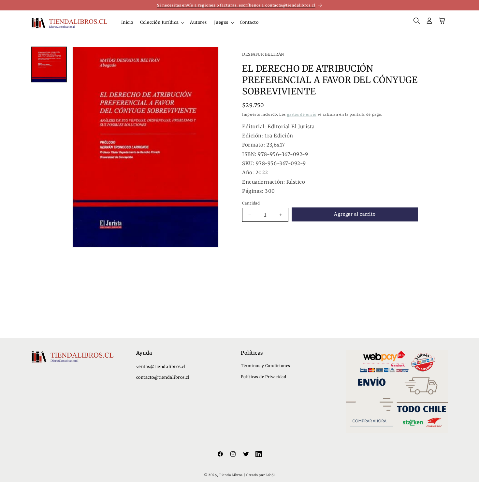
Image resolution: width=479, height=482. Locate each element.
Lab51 (270, 475)
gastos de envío (301, 114)
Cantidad (251, 203)
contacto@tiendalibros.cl (163, 377)
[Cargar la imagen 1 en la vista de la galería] (48, 64)
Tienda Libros (231, 475)
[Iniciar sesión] (429, 22)
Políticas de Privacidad (263, 376)
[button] (162, 23)
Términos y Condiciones (265, 365)
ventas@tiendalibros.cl (161, 366)
